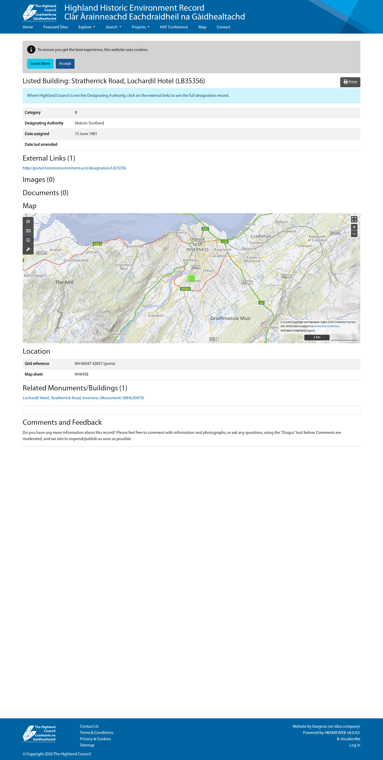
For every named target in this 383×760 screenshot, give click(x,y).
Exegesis (319, 727)
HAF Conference (174, 27)
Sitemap (87, 745)
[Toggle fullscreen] (354, 219)
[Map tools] (28, 250)
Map (202, 27)
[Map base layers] (28, 231)
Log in (354, 745)
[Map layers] (28, 222)
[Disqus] (191, 516)
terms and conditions (326, 326)
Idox (338, 727)
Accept (65, 64)
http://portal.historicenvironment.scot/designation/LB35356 (74, 168)
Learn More (40, 64)
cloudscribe (350, 739)
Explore (85, 27)
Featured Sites (56, 27)
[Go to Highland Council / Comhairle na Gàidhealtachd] (39, 11)
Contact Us (89, 727)
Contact (223, 27)
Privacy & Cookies (95, 739)
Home (28, 27)
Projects (139, 27)
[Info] (28, 240)
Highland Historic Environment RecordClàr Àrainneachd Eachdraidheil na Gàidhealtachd (154, 13)
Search (112, 27)
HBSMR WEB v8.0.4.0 (342, 733)
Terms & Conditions (96, 733)
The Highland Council (72, 754)
